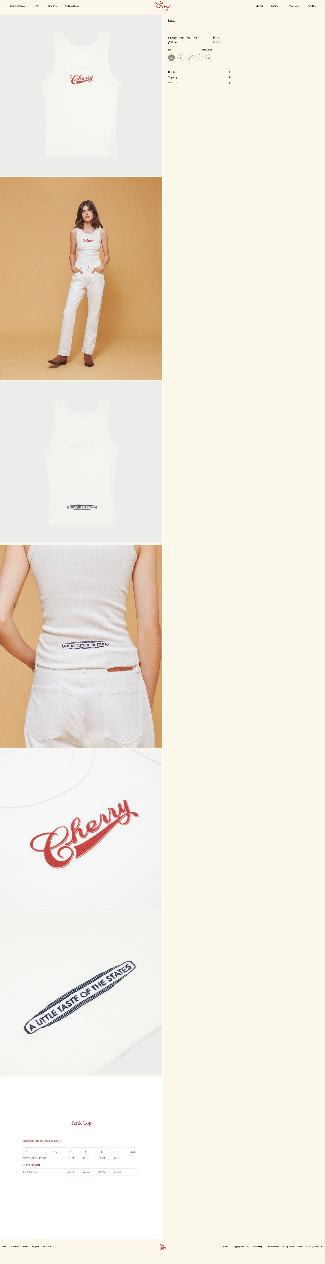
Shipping (172, 77)
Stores (259, 6)
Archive (25, 1247)
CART (313, 7)
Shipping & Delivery (241, 1247)
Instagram (35, 1247)
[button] (72, 6)
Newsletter (173, 82)
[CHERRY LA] (163, 6)
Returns (226, 1247)
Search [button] (276, 7)
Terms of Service (272, 1247)
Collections (14, 1247)
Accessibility (257, 1247)
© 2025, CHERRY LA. (315, 1247)
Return (171, 20)
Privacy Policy (288, 1247)
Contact (300, 1247)
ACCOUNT (294, 7)
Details (171, 72)
